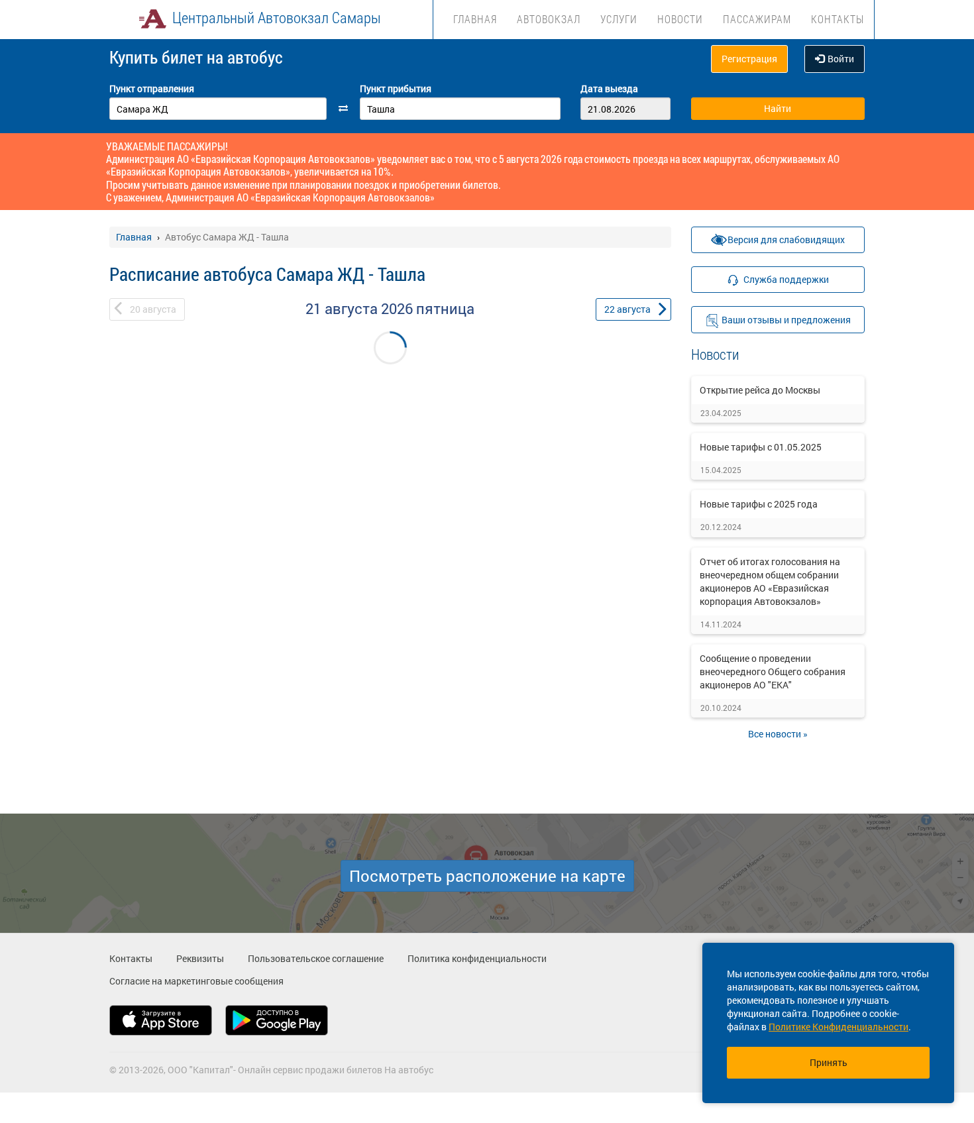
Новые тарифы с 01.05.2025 (761, 447)
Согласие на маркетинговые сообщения (196, 981)
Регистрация (749, 58)
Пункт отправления (151, 88)
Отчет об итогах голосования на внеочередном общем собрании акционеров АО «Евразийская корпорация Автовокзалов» (770, 581)
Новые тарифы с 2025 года (759, 504)
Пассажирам (757, 19)
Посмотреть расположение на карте (487, 875)
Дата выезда (609, 88)
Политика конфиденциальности (477, 958)
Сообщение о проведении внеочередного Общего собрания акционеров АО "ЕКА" (772, 671)
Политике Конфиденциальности (838, 1026)
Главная (475, 19)
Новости (680, 19)
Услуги (618, 19)
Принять (828, 1062)
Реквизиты (200, 958)
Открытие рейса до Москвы (760, 390)
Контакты (837, 19)
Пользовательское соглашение (316, 958)
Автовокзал (548, 19)
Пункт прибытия (395, 88)
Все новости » (778, 733)
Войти (841, 58)
